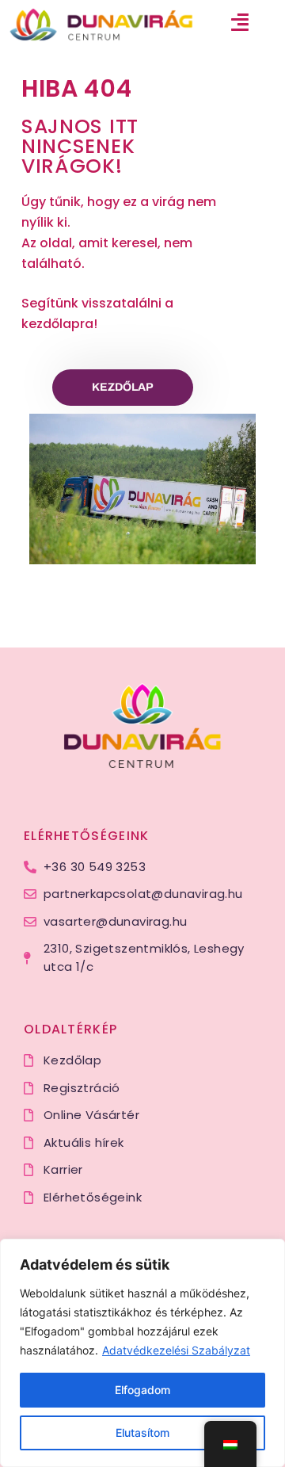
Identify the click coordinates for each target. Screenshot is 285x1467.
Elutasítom (142, 1432)
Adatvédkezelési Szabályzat (176, 1350)
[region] (142, 1353)
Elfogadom (142, 1389)
